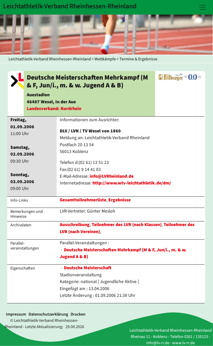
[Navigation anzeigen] (202, 7)
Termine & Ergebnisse (138, 59)
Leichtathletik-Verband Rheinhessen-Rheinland (50, 59)
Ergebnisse (119, 200)
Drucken (78, 314)
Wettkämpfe (105, 59)
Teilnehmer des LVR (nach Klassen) (127, 224)
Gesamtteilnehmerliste (83, 200)
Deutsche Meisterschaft (87, 268)
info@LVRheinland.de (112, 176)
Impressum (16, 314)
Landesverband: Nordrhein (54, 108)
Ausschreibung (75, 224)
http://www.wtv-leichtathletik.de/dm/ (131, 183)
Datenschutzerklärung (48, 314)
